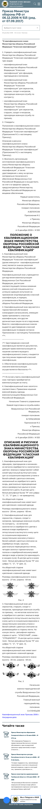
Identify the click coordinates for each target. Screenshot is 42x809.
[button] (35, 4)
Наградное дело (9, 717)
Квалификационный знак (13, 714)
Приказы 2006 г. (32, 714)
